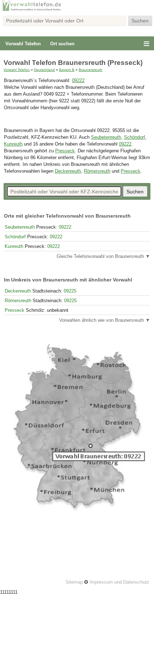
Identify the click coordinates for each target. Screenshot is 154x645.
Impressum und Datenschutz (119, 582)
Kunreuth (13, 144)
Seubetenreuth (106, 137)
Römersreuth (97, 171)
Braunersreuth (90, 70)
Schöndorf (134, 137)
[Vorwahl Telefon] (77, 10)
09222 (78, 80)
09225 (70, 291)
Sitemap (74, 582)
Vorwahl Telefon (23, 43)
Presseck (65, 150)
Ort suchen (62, 43)
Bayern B (66, 70)
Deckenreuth (68, 171)
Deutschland (44, 70)
